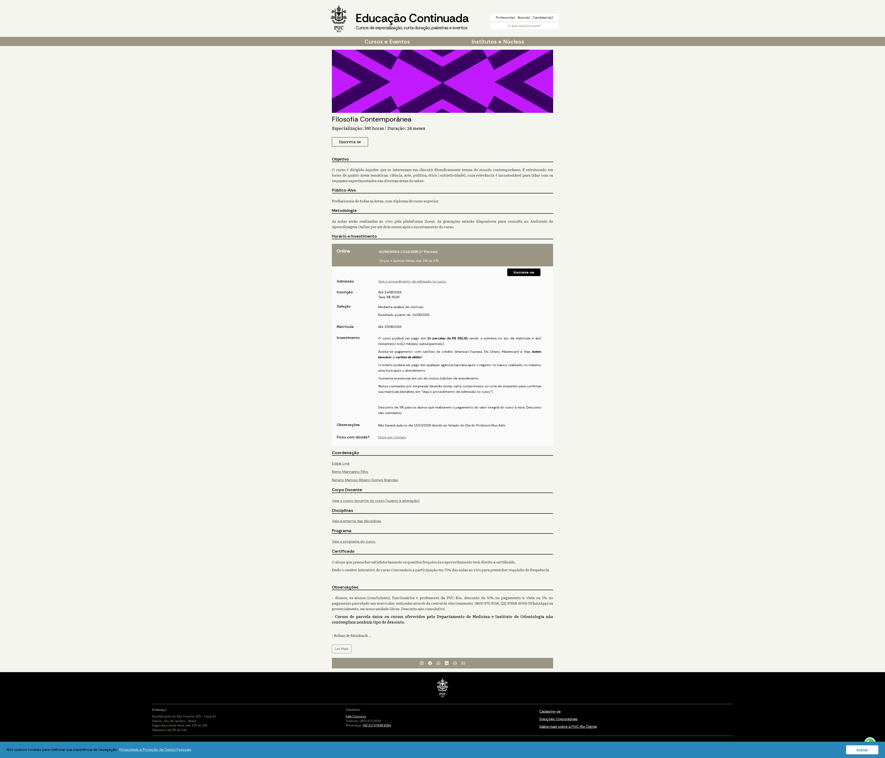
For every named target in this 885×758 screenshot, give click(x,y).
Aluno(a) (524, 17)
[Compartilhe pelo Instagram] (422, 663)
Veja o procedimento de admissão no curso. (412, 281)
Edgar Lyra (340, 463)
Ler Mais (341, 648)
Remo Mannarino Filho (350, 471)
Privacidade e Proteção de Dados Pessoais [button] (155, 749)
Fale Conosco (356, 716)
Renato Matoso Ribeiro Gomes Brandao (365, 480)
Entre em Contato (392, 437)
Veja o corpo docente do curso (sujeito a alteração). (376, 500)
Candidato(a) (543, 17)
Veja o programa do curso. (354, 541)
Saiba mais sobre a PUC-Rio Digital (568, 726)
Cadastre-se (550, 711)
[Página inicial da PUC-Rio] (339, 19)
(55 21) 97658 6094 (377, 725)
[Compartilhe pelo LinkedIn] (446, 663)
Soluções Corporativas (558, 719)
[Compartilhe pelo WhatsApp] (438, 663)
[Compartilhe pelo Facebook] (430, 663)
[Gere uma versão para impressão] (455, 663)
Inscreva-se (523, 272)
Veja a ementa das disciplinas (356, 521)
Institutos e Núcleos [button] (498, 41)
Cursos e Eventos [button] (387, 41)
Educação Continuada (412, 21)
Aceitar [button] (862, 750)
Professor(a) (506, 17)
